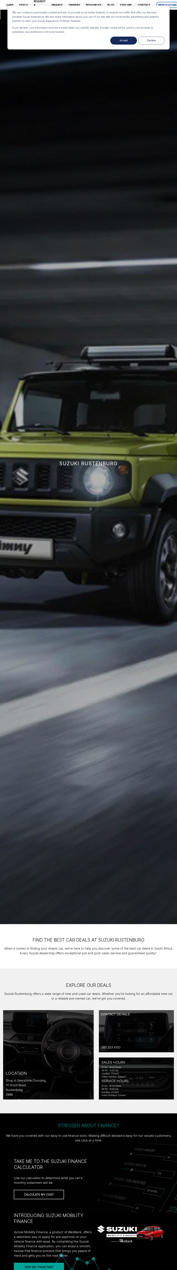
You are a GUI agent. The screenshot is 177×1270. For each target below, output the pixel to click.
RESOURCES (93, 4)
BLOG (110, 4)
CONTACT (144, 4)
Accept (124, 40)
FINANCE (57, 4)
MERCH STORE (167, 4)
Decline (151, 40)
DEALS (23, 4)
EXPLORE (126, 4)
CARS (9, 4)
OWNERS (74, 4)
